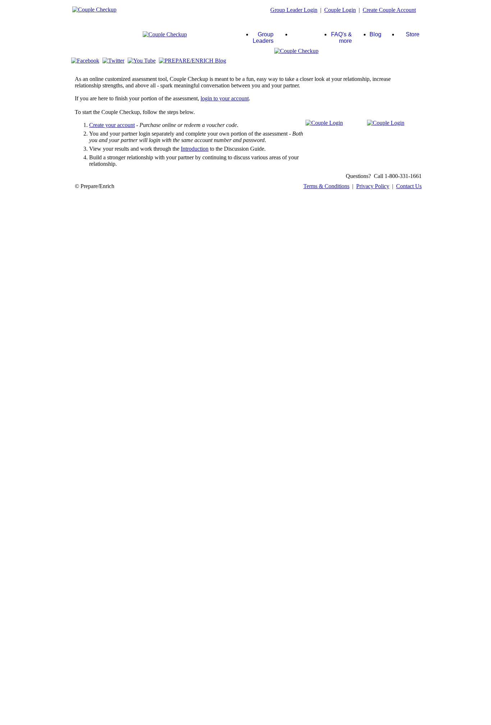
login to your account (225, 98)
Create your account (112, 125)
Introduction (194, 149)
